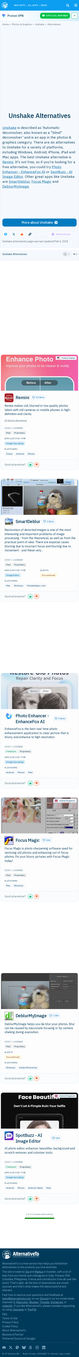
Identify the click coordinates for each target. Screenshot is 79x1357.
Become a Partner (13, 1334)
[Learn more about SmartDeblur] (9, 522)
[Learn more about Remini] (9, 397)
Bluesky (33, 1302)
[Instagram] (37, 1347)
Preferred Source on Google (18, 1338)
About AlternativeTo (14, 1330)
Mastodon (22, 1302)
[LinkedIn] (44, 1347)
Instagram (57, 1302)
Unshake (9, 127)
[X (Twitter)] (10, 1347)
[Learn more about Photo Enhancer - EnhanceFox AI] (9, 716)
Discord (44, 1298)
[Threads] (30, 1347)
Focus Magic (41, 181)
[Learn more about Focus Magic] (9, 840)
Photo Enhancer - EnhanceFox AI (31, 169)
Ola (27, 1271)
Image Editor (12, 575)
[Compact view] (69, 254)
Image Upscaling (14, 443)
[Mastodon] (17, 1347)
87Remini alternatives (16, 420)
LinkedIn (7, 1306)
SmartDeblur (19, 181)
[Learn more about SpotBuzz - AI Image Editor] (9, 1135)
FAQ (4, 1314)
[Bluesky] (24, 1347)
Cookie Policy (10, 1326)
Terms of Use (10, 1318)
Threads (44, 1302)
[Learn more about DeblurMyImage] (9, 1016)
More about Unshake (37, 222)
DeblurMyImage (15, 186)
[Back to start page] (5, 5)
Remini (7, 162)
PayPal (32, 1309)
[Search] (68, 5)
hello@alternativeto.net (16, 1298)
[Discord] (4, 1347)
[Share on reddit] (22, 234)
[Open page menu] (76, 5)
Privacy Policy (10, 1322)
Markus (39, 1271)
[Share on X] (13, 234)
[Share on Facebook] (5, 234)
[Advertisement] (39, 67)
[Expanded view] (65, 254)
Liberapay (18, 1309)
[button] (38, 397)
